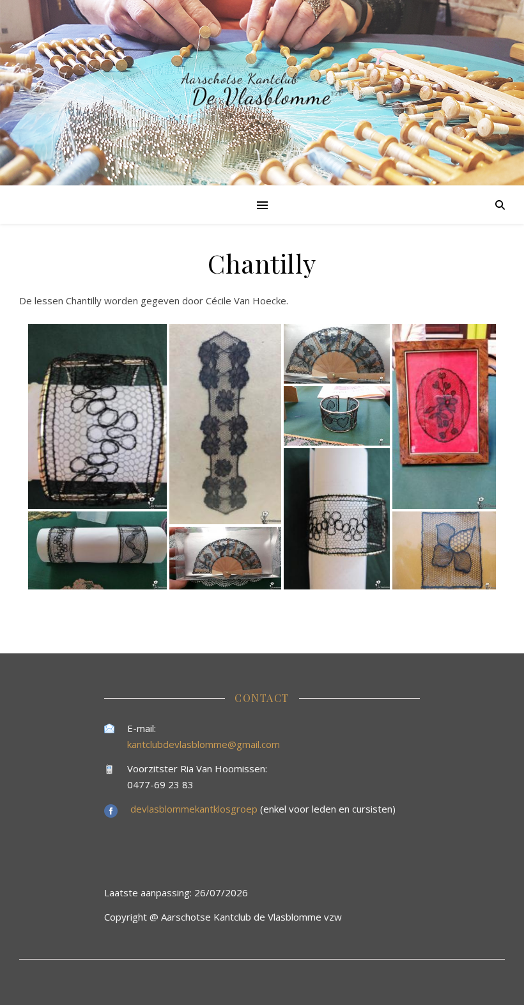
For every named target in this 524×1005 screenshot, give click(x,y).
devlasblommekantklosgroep (195, 808)
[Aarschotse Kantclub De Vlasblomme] (262, 92)
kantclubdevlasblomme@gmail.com (203, 744)
